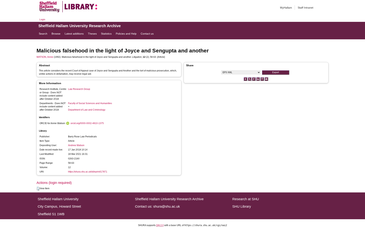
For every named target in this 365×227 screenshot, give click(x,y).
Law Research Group (79, 89)
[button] (37, 189)
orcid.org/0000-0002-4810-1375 (87, 123)
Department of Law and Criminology (86, 109)
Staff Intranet (305, 7)
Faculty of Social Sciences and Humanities (90, 103)
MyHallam (286, 7)
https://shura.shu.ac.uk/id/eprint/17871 (87, 171)
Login (42, 19)
